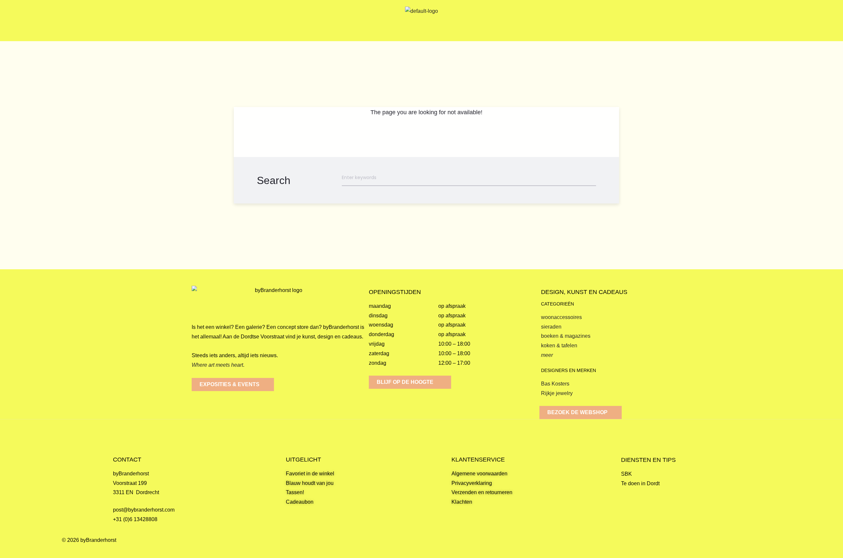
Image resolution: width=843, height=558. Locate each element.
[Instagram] (776, 547)
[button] (100, 21)
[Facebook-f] (760, 547)
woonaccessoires (561, 317)
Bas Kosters (555, 383)
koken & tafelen (559, 345)
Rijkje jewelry (557, 393)
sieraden (551, 327)
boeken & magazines (565, 336)
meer (547, 355)
